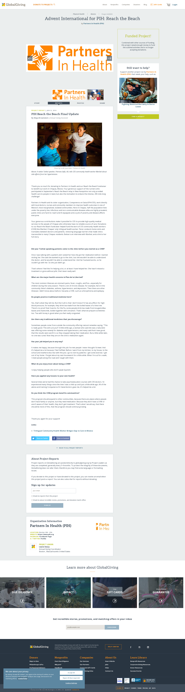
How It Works (110, 661)
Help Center (113, 647)
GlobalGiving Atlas (86, 671)
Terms (139, 688)
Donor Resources (136, 668)
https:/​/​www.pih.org (46, 534)
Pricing (145, 688)
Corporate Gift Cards (87, 668)
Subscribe (111, 627)
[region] (44, 678)
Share (102, 103)
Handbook (58, 668)
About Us (110, 657)
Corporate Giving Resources (140, 665)
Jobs (106, 665)
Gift (158, 5)
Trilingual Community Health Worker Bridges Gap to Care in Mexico (63, 431)
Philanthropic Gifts (36, 665)
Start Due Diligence (62, 661)
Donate (42, 4)
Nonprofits (114, 5)
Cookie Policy (22, 679)
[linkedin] (148, 647)
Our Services (84, 661)
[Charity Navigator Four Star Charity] (120, 680)
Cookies (133, 688)
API (150, 688)
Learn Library (138, 657)
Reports (58, 103)
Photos (80, 103)
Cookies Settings (71, 683)
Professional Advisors (37, 668)
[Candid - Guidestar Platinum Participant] (127, 680)
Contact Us (109, 671)
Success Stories (135, 671)
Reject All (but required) (71, 678)
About (105, 5)
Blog (145, 5)
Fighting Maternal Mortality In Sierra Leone (138, 105)
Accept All (71, 673)
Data (153, 688)
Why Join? (58, 665)
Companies (126, 5)
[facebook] (130, 647)
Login (174, 4)
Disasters (136, 5)
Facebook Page (45, 536)
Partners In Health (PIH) (94, 23)
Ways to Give (34, 661)
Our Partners (84, 665)
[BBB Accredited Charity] (137, 680)
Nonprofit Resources (137, 661)
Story (37, 103)
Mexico (93, 14)
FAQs (107, 668)
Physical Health (79, 14)
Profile (43, 539)
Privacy (127, 688)
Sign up (47, 505)
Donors (34, 657)
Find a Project (138, 116)
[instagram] (139, 647)
